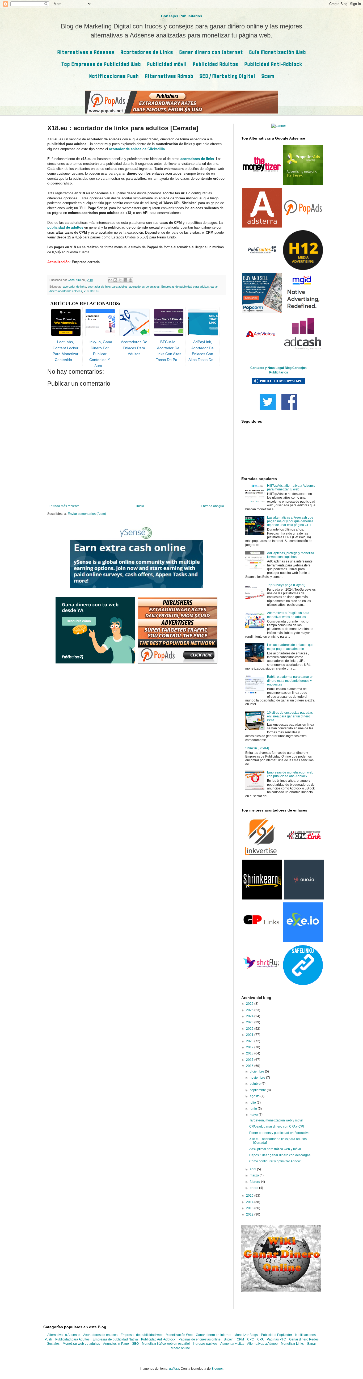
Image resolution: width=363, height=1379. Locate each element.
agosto (255, 1096)
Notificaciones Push (114, 76)
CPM (240, 1339)
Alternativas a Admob (262, 1344)
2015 (250, 1195)
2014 (250, 1202)
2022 (250, 1029)
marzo (255, 1175)
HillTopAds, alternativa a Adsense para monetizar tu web (291, 487)
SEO (135, 1344)
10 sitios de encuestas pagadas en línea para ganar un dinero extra (290, 716)
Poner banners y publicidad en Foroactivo (279, 1133)
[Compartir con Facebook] (125, 280)
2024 (250, 1016)
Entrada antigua (212, 506)
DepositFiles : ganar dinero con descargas (279, 1155)
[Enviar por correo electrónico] (110, 280)
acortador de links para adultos (108, 286)
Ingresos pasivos (205, 1344)
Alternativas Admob (169, 76)
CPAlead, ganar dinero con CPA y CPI (276, 1126)
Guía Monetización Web (277, 52)
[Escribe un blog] (115, 280)
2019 (250, 1047)
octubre (255, 1084)
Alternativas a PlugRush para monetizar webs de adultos (288, 615)
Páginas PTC (276, 1339)
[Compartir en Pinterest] (130, 280)
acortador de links (74, 286)
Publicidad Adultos (215, 64)
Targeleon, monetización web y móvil (276, 1120)
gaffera (174, 1368)
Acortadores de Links (146, 52)
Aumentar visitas (232, 1344)
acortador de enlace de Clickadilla (137, 149)
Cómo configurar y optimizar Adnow (275, 1161)
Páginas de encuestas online (200, 1339)
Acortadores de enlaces (100, 1335)
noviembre (258, 1077)
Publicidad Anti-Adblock (273, 64)
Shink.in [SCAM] (257, 748)
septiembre (258, 1090)
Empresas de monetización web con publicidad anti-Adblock (290, 774)
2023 (250, 1022)
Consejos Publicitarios (181, 16)
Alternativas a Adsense (85, 52)
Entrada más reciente (64, 506)
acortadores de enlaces (144, 286)
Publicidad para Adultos (72, 1339)
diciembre (257, 1071)
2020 (250, 1041)
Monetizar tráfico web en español (166, 1344)
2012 (250, 1214)
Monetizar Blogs (246, 1335)
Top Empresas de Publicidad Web (101, 64)
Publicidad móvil (167, 64)
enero (254, 1188)
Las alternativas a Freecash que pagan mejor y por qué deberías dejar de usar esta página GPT (290, 521)
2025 (250, 1010)
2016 (250, 1066)
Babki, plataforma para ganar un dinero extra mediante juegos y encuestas (290, 680)
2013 (250, 1208)
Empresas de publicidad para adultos (185, 286)
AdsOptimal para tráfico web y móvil (275, 1149)
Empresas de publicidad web (142, 1335)
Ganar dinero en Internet (213, 1335)
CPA (260, 1339)
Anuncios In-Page (116, 1344)
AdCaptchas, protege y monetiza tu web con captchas (290, 555)
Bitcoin (229, 1339)
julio (253, 1102)
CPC (250, 1339)
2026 (250, 1004)
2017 (250, 1060)
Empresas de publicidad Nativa (115, 1339)
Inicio (140, 506)
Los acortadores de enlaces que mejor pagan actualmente (290, 646)
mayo (254, 1115)
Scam (267, 76)
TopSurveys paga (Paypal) (286, 585)
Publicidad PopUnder (276, 1335)
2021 (250, 1035)
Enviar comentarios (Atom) (87, 514)
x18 (86, 291)
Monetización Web (179, 1335)
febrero (255, 1182)
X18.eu (94, 291)
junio (254, 1109)
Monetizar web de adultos (81, 1344)
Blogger (217, 1368)
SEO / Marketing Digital (227, 76)
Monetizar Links (292, 1344)
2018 (250, 1053)
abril (253, 1169)
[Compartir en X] (120, 280)
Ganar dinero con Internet (211, 52)
